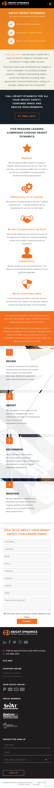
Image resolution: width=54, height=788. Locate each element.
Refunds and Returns (12, 676)
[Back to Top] (6, 782)
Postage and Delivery (12, 673)
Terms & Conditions (45, 782)
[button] (50, 4)
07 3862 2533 (27, 116)
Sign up (13, 773)
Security (36, 784)
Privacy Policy (24, 784)
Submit (27, 621)
